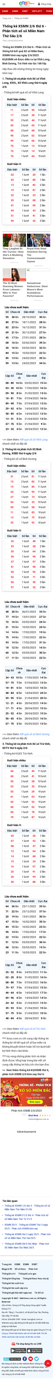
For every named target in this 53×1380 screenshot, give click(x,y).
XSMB (5, 11)
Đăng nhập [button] (46, 4)
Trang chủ (7, 1264)
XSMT (25, 11)
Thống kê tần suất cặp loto (15, 1288)
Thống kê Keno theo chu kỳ (36, 1278)
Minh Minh (33, 1115)
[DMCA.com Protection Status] (12, 1359)
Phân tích (33, 1269)
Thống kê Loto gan (27, 1274)
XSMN (15, 11)
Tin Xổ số (39, 1293)
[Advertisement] (26, 1160)
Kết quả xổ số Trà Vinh (32, 1028)
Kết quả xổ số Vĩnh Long (34, 439)
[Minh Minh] (24, 1114)
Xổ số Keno (20, 1269)
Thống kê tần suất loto (13, 1283)
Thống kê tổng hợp (11, 1278)
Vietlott (37, 11)
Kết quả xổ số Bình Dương (34, 734)
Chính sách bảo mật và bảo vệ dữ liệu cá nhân (21, 1337)
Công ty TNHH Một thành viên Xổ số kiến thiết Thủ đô (24, 1333)
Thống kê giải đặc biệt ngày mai (17, 1293)
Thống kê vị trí (8, 1274)
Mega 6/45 (7, 1269)
